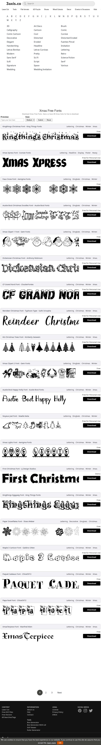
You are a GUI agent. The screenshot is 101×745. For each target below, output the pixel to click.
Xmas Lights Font (10, 442)
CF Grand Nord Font (11, 284)
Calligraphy (12, 30)
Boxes (46, 9)
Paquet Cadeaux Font (12, 574)
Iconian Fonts (25, 152)
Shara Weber (29, 521)
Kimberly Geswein (32, 337)
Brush (64, 26)
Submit (40, 120)
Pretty (37, 53)
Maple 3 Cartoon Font (12, 547)
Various (64, 65)
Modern (10, 53)
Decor (69, 9)
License (55, 710)
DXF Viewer (31, 727)
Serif (63, 61)
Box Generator (33, 722)
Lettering (65, 49)
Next (59, 692)
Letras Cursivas (41, 49)
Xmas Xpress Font (10, 152)
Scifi (9, 61)
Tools (15, 9)
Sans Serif (11, 57)
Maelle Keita (24, 416)
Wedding (11, 69)
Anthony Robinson (34, 258)
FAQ (28, 712)
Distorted (38, 38)
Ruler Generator (33, 730)
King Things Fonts (34, 126)
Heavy (94, 153)
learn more (51, 743)
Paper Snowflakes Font (12, 521)
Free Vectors (7, 715)
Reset (49, 120)
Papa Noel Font (9, 600)
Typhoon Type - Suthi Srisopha (38, 310)
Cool (36, 34)
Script (36, 61)
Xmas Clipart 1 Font (11, 231)
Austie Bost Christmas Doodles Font (18, 205)
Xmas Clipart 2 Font (11, 363)
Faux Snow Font (9, 179)
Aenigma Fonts (24, 179)
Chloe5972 (26, 574)
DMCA (54, 715)
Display (81, 153)
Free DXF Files (7, 712)
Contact (30, 715)
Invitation (65, 45)
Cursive (64, 34)
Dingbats (76, 179)
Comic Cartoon (14, 34)
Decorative (12, 38)
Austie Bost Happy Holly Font (15, 389)
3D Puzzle (36, 9)
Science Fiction (68, 57)
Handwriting (12, 45)
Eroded (37, 41)
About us (30, 710)
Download (91, 136)
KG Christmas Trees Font (13, 337)
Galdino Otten (29, 547)
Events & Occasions (82, 9)
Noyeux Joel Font (10, 416)
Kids (95, 9)
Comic (64, 30)
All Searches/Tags (9, 717)
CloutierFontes (27, 284)
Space (36, 65)
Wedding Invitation (43, 69)
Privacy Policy (57, 712)
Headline (38, 45)
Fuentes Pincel (67, 41)
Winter (88, 126)
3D (8, 26)
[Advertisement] (50, 90)
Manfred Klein (26, 626)
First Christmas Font (11, 468)
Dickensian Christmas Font (14, 258)
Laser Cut (5, 9)
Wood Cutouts (58, 9)
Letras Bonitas (13, 49)
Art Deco (38, 26)
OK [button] (60, 743)
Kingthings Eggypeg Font (13, 495)
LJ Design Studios (28, 468)
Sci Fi (36, 57)
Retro (63, 53)
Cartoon (38, 30)
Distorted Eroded (69, 38)
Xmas (95, 126)
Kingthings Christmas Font (14, 126)
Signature (11, 65)
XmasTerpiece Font (11, 626)
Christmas (80, 126)
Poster (88, 153)
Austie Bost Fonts (42, 205)
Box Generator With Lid (36, 725)
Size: (27, 117)
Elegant (10, 41)
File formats (25, 9)
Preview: (5, 117)
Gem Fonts (25, 231)
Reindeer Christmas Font (13, 310)
